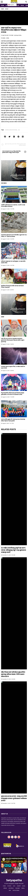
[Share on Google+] (14, 137)
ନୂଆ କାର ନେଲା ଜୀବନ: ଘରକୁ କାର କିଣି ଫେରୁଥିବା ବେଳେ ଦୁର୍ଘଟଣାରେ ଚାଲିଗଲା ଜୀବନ (14, 798)
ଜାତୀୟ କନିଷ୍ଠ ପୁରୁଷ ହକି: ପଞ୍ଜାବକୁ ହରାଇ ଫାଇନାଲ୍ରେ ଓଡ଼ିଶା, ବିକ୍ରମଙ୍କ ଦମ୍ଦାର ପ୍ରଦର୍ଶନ (13, 420)
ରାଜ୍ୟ (14, 886)
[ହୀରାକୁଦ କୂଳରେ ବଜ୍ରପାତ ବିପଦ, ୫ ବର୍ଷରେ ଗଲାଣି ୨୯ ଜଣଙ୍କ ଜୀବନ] (14, 356)
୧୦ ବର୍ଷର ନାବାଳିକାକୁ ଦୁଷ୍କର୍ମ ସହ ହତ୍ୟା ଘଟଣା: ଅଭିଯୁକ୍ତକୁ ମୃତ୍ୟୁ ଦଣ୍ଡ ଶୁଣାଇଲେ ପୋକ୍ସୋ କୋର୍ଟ (13, 550)
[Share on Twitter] (9, 137)
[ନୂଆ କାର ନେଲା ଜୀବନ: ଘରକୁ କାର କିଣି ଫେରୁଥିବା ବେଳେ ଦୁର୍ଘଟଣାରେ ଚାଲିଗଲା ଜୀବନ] (14, 737)
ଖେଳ (10, 890)
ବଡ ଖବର (9, 886)
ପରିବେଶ (5, 888)
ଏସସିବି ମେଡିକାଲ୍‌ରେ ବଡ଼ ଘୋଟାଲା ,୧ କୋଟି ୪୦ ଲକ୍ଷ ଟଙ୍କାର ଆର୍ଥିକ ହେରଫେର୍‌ (13, 205)
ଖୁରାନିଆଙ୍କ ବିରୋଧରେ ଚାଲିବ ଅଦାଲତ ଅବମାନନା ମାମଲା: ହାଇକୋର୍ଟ (12, 286)
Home (2, 5)
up (19, 129)
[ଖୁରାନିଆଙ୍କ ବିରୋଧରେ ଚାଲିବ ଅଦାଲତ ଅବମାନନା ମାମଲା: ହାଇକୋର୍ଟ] (14, 276)
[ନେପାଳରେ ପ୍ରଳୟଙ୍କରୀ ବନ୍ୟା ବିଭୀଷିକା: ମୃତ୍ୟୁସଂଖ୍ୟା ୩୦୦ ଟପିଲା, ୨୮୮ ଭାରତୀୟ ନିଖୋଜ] (14, 222)
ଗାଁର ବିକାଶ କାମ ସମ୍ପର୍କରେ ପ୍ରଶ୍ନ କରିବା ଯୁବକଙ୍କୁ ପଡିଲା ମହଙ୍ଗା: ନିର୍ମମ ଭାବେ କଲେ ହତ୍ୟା (13, 674)
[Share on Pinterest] (18, 137)
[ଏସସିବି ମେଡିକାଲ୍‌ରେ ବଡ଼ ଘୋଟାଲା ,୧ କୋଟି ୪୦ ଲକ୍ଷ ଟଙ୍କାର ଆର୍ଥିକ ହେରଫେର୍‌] (14, 194)
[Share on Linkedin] (22, 137)
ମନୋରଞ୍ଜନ (17, 888)
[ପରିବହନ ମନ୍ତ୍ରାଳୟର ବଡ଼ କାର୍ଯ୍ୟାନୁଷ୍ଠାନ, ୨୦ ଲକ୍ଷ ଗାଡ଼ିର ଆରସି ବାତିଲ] (14, 250)
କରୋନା (3, 38)
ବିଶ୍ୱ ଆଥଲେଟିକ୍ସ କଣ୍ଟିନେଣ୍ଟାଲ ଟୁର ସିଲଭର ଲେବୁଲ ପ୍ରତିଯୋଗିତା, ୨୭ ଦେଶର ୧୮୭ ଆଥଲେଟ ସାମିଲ (12, 393)
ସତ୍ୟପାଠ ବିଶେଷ (16, 890)
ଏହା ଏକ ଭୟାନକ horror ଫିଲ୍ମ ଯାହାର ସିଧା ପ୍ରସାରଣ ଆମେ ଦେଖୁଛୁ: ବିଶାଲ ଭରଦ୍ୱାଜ (11, 151)
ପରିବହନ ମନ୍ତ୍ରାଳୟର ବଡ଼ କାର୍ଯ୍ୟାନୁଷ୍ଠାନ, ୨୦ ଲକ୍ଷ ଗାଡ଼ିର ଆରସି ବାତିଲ (13, 262)
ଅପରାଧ (23, 888)
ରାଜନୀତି (17, 5)
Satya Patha (18, 35)
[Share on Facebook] (5, 137)
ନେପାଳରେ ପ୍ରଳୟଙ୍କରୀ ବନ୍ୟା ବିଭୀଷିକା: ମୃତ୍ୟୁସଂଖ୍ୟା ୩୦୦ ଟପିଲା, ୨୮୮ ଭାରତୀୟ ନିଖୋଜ (14, 235)
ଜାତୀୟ (22, 5)
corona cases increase (11, 129)
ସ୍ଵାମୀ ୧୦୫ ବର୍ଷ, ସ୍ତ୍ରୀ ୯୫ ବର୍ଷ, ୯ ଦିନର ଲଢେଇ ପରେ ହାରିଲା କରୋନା (15, 144)
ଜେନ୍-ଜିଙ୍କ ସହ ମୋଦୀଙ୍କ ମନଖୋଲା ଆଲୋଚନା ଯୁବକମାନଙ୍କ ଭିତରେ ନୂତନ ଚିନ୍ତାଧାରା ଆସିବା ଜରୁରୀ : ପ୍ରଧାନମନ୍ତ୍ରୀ (13, 340)
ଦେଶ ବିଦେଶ (11, 888)
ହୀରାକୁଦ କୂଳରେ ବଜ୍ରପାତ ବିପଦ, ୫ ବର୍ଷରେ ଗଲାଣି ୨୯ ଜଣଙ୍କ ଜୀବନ (13, 367)
